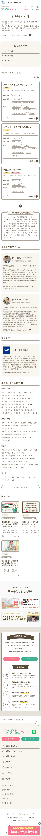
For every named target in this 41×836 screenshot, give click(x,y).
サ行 (13, 477)
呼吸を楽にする (21, 404)
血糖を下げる (28, 392)
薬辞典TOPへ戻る (20, 487)
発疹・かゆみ (16, 106)
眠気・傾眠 (20, 467)
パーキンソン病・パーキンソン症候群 (14, 431)
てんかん (10, 428)
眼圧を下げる (18, 410)
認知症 (17, 423)
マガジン (8, 779)
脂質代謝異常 (5, 425)
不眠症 (24, 437)
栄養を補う (17, 413)
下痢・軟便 (31, 149)
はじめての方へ (7, 785)
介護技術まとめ (6, 557)
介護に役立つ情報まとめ (9, 518)
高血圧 (3, 423)
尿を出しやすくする (30, 413)
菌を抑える (5, 395)
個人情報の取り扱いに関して (16, 817)
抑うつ (12, 467)
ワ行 (13, 480)
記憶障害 (4, 467)
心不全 (10, 423)
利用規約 (31, 817)
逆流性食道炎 (5, 440)
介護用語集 (5, 790)
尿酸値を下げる (25, 398)
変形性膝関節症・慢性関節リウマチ (22, 102)
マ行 (33, 477)
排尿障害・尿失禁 (7, 464)
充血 (25, 461)
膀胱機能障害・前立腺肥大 (10, 437)
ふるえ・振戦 (5, 461)
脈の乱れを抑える (7, 404)
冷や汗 (15, 461)
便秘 (28, 152)
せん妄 (18, 464)
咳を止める (32, 404)
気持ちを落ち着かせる (21, 407)
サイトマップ (6, 803)
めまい (26, 106)
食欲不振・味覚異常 (8, 456)
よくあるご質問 (7, 794)
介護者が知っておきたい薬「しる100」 (14, 35)
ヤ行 (2, 480)
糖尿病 (23, 423)
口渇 (13, 156)
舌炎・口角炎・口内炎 (18, 113)
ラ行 (8, 480)
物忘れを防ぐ (29, 410)
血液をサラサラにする (20, 401)
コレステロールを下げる (9, 398)
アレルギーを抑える (17, 395)
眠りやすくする (6, 407)
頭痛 (25, 450)
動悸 (20, 461)
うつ (2, 428)
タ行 (18, 477)
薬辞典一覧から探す (10, 383)
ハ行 (28, 477)
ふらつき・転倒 (32, 464)
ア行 (2, 477)
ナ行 (23, 477)
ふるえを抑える (6, 413)
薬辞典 (8, 762)
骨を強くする (16, 95)
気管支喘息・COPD (27, 425)
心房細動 (16, 425)
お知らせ (4, 798)
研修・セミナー (11, 767)
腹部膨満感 (5, 459)
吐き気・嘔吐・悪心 (29, 109)
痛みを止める (5, 392)
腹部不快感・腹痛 (17, 152)
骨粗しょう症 (16, 99)
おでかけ (8, 773)
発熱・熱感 (15, 109)
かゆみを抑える (6, 410)
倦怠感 (32, 113)
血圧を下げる (17, 392)
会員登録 (26, 9)
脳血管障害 (33, 431)
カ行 (8, 477)
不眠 (14, 450)
